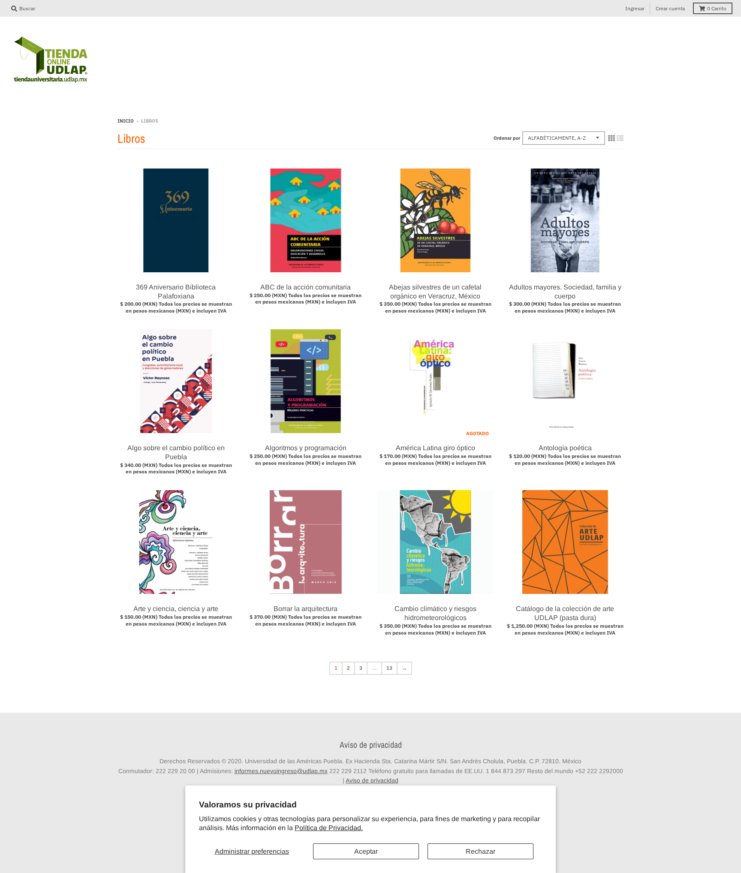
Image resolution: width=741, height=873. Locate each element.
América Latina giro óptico (435, 448)
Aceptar (366, 851)
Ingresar (635, 8)
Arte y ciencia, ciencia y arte (175, 608)
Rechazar (480, 851)
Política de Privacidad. (329, 827)
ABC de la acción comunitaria (305, 287)
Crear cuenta (670, 8)
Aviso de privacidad (372, 780)
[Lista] (620, 138)
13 (389, 668)
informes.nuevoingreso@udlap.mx (281, 771)
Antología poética (565, 448)
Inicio (125, 121)
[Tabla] (611, 138)
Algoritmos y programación (305, 448)
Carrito (716, 8)
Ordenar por (507, 138)
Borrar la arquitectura (305, 608)
